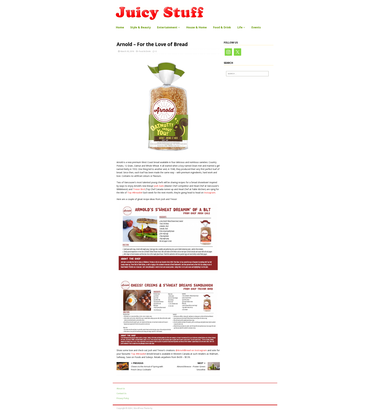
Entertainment (167, 27)
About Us (121, 388)
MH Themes (158, 408)
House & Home (196, 27)
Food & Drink (222, 27)
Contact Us (121, 393)
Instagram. (210, 192)
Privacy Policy (123, 398)
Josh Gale (159, 185)
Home (120, 27)
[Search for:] (247, 73)
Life (240, 27)
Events (256, 27)
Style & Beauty (140, 27)
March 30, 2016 (127, 51)
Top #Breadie (134, 192)
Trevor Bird (139, 189)
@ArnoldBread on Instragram (191, 350)
